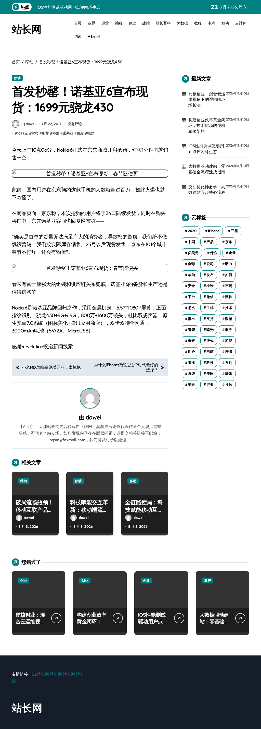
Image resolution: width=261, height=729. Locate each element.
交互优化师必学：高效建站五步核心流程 (207, 189)
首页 (78, 23)
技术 (228, 307)
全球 (191, 263)
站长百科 (163, 23)
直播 (191, 362)
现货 (45, 133)
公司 (210, 263)
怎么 (191, 307)
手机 (210, 307)
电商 (211, 23)
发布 (210, 274)
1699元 (22, 133)
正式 (210, 340)
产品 (210, 242)
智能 (191, 329)
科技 (210, 362)
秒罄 (55, 133)
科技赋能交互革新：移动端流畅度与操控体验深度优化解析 (89, 513)
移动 (225, 23)
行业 (210, 384)
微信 (210, 296)
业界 (91, 23)
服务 (228, 329)
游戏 (228, 340)
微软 (228, 296)
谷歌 (228, 384)
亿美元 (193, 252)
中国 (191, 242)
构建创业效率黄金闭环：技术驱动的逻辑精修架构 (207, 125)
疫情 (228, 351)
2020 (192, 231)
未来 (191, 340)
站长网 (26, 29)
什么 (213, 252)
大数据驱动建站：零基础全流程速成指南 (207, 169)
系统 (191, 373)
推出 (191, 318)
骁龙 (90, 133)
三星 (234, 231)
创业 (132, 23)
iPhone (213, 231)
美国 (210, 373)
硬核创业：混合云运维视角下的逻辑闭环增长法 (207, 99)
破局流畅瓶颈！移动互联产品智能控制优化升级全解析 (34, 513)
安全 (191, 285)
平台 (191, 296)
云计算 (240, 23)
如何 (228, 274)
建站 (146, 23)
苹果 (191, 384)
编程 (118, 23)
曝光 (210, 329)
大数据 (182, 23)
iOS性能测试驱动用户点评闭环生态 (206, 148)
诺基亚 (68, 133)
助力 (228, 263)
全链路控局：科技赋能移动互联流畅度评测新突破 (144, 513)
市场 (228, 285)
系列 (228, 362)
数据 (228, 318)
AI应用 (94, 36)
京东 (228, 242)
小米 (210, 285)
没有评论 (75, 124)
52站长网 (40, 674)
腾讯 (228, 373)
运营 (105, 23)
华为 (191, 274)
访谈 (78, 36)
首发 (80, 133)
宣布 (34, 133)
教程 (198, 23)
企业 (232, 252)
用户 (191, 351)
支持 (210, 318)
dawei (93, 417)
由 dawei (28, 124)
